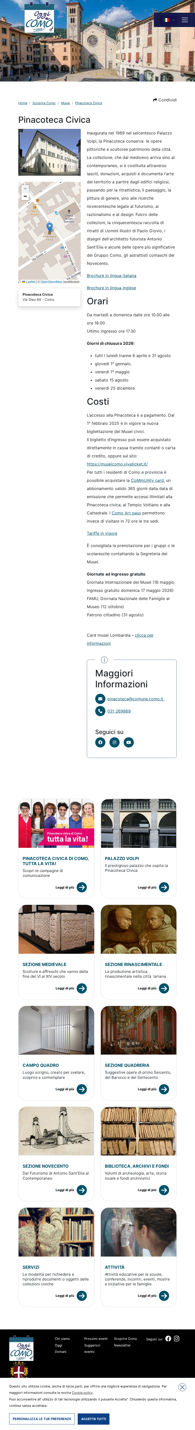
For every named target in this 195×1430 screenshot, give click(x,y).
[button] (165, 99)
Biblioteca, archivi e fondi (137, 1166)
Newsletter (122, 1345)
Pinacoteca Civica (88, 103)
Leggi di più (65, 887)
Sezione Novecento (46, 1166)
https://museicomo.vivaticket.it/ (117, 464)
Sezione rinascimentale (133, 964)
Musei (65, 103)
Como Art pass (126, 512)
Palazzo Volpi (122, 858)
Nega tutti (182, 1387)
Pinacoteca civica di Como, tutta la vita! (56, 861)
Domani (60, 1352)
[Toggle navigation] (185, 20)
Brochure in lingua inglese (111, 287)
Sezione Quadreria (127, 1065)
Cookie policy (82, 1393)
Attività (115, 1267)
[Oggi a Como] (39, 17)
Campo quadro (41, 1065)
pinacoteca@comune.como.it (136, 698)
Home (22, 103)
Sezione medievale (44, 964)
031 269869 (119, 711)
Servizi (31, 1267)
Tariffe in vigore (102, 533)
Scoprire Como (44, 103)
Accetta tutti (93, 1419)
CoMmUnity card (147, 480)
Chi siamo (62, 1339)
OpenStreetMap (51, 281)
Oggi (58, 1345)
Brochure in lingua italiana (111, 275)
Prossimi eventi (96, 1339)
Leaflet (30, 281)
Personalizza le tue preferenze (42, 1419)
